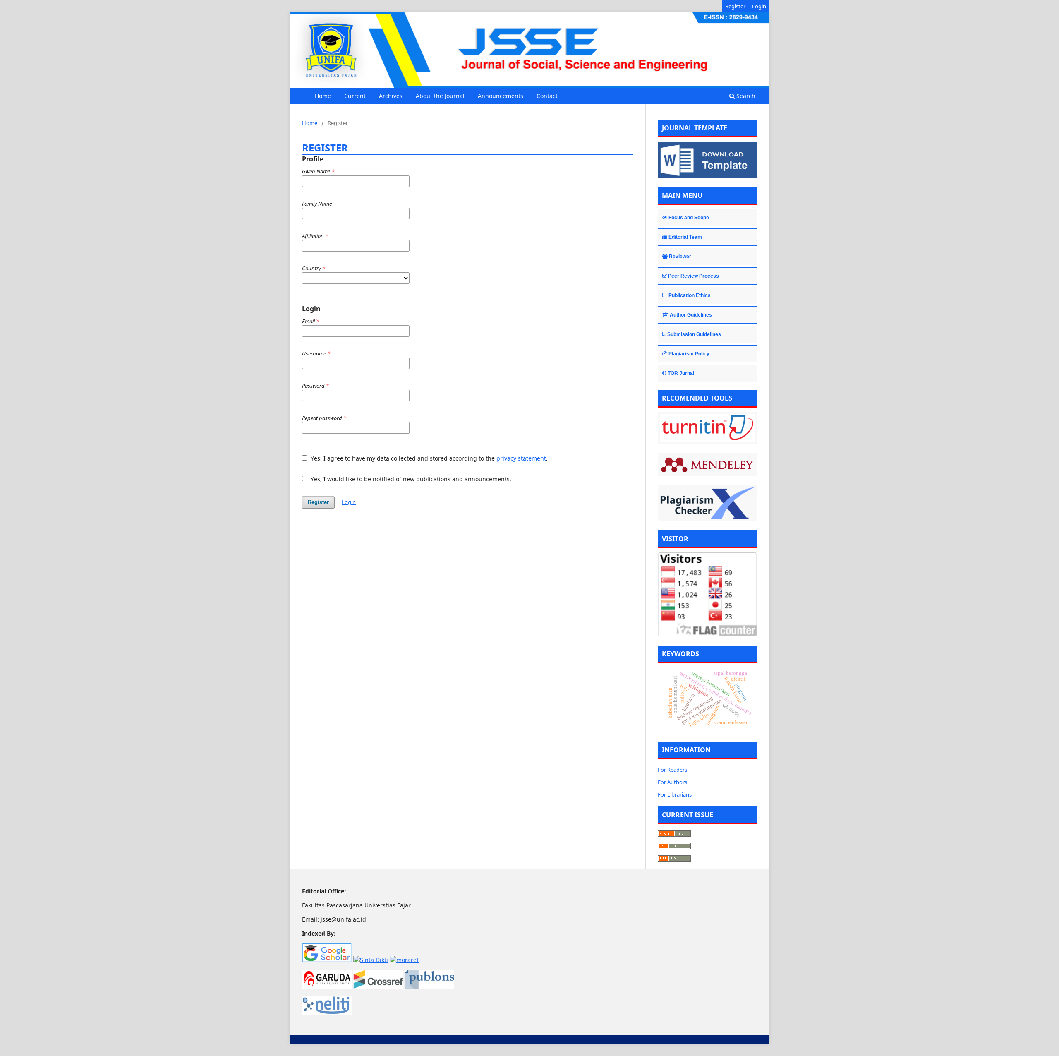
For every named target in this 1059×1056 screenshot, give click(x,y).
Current (355, 96)
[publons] (429, 986)
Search (745, 96)
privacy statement (521, 458)
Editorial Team (685, 237)
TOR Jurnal (681, 373)
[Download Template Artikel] (707, 176)
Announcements (500, 96)
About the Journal (440, 96)
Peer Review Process (693, 276)
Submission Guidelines (694, 334)
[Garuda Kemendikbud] (327, 986)
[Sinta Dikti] (370, 960)
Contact (547, 96)
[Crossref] (378, 986)
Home (323, 96)
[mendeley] (707, 464)
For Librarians (675, 794)
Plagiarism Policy (688, 354)
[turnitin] (707, 428)
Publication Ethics (689, 295)
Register (735, 6)
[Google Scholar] (327, 960)
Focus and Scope (688, 218)
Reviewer (680, 256)
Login (759, 6)
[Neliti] (327, 1013)
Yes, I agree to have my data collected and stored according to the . (428, 458)
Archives (391, 96)
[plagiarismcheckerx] (707, 503)
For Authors (672, 782)
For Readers (672, 769)
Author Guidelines (691, 315)
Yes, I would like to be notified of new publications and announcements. (410, 479)
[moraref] (404, 960)
